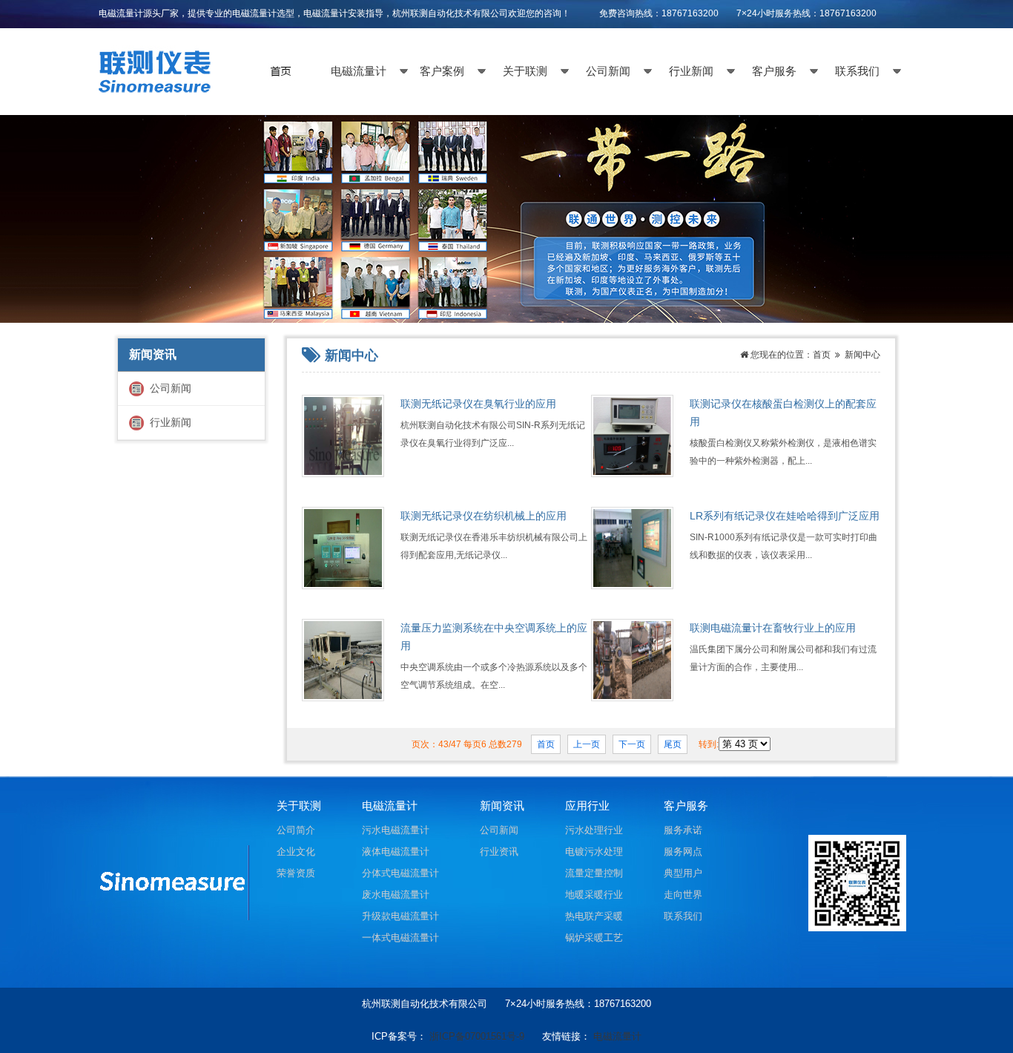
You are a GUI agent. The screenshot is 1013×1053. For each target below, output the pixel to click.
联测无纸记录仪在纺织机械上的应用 (483, 516)
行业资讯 (499, 851)
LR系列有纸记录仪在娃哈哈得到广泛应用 (785, 516)
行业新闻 (691, 71)
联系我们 (857, 71)
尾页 (673, 744)
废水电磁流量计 (395, 894)
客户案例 (442, 71)
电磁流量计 (358, 71)
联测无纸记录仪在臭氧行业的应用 (478, 404)
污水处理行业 (594, 830)
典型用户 (683, 873)
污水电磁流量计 (395, 830)
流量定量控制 (594, 873)
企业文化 (296, 851)
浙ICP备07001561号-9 (476, 1036)
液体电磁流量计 (395, 851)
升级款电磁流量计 (400, 916)
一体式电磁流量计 (400, 937)
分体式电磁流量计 (400, 873)
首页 (822, 355)
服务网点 (683, 851)
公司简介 (296, 830)
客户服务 (774, 71)
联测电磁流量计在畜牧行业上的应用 (773, 628)
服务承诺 (683, 830)
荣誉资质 (296, 873)
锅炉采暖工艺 (594, 937)
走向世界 (683, 894)
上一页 (586, 744)
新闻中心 (861, 355)
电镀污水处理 (594, 851)
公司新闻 (608, 71)
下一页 (631, 744)
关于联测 (525, 71)
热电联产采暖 (594, 916)
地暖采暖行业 (594, 894)
